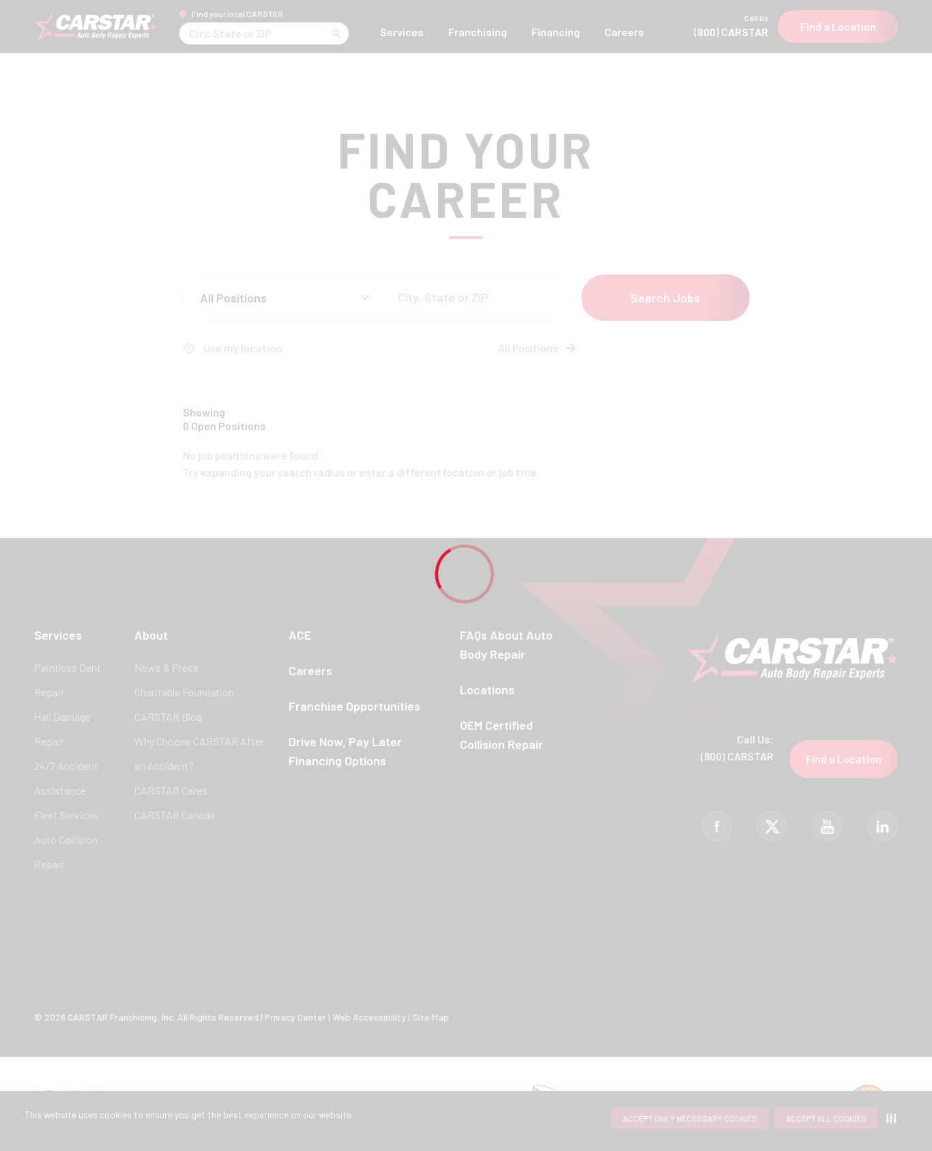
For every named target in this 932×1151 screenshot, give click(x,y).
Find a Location (838, 26)
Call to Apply (690, 468)
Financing (555, 31)
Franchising (477, 31)
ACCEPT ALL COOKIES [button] (826, 1118)
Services (402, 31)
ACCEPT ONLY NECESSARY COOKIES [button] (690, 1118)
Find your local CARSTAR (237, 13)
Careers (624, 31)
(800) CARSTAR (731, 26)
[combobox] (190, 33)
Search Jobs (665, 297)
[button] (894, 1118)
